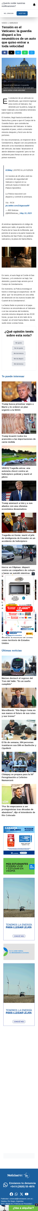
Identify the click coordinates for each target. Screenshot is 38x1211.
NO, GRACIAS (9, 13)
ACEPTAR (22, 13)
